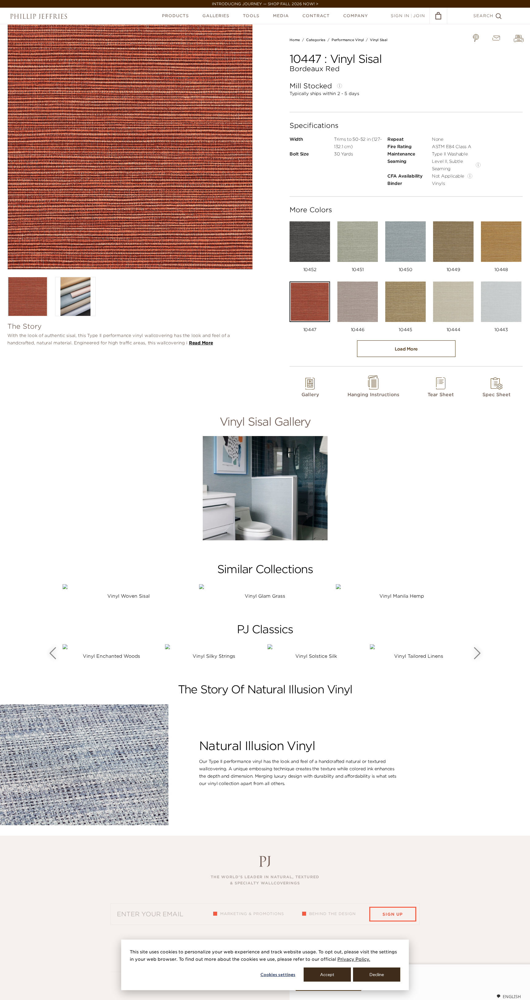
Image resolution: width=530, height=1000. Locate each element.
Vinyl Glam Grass (265, 596)
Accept (327, 974)
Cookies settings (277, 974)
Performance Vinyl (348, 40)
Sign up (392, 914)
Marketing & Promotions (252, 914)
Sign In (400, 15)
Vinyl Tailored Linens (418, 656)
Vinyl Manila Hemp (401, 596)
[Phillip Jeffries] (38, 16)
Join (419, 15)
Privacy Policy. (353, 959)
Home (295, 40)
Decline (377, 974)
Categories (315, 40)
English (512, 996)
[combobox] (508, 996)
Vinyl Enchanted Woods (111, 656)
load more (406, 349)
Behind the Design (332, 914)
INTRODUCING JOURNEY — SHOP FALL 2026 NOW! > (265, 4)
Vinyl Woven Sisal (128, 596)
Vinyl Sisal (378, 40)
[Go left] (53, 653)
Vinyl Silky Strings (214, 656)
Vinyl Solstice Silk (316, 656)
